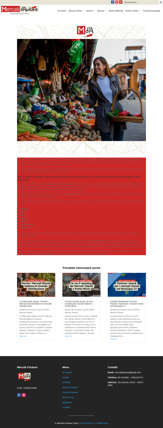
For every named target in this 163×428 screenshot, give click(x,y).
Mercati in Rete (75, 11)
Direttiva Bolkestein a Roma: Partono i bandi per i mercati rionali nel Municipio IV (126, 303)
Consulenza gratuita (151, 11)
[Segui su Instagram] (116, 2)
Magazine (67, 402)
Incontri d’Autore (70, 392)
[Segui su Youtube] (120, 2)
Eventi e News (132, 11)
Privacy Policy (86, 423)
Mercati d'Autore (29, 310)
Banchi (89, 11)
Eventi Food (68, 397)
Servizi (65, 377)
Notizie (30, 313)
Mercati (100, 11)
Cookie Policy (101, 423)
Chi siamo (62, 11)
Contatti (66, 407)
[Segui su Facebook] (112, 2)
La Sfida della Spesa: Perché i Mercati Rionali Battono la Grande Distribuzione (35, 303)
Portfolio (66, 382)
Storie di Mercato (116, 11)
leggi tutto (23, 336)
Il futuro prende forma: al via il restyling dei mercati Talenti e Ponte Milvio (79, 303)
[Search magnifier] (161, 2)
